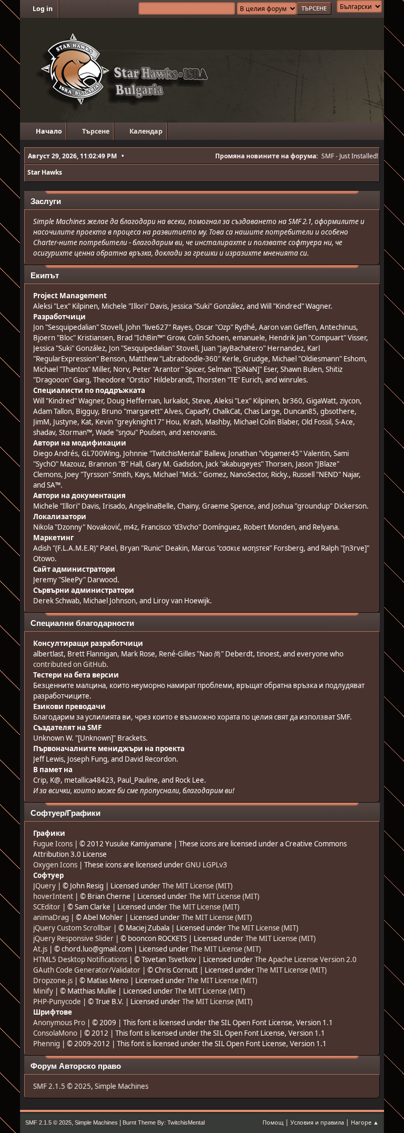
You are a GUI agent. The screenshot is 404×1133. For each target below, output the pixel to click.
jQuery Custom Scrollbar (72, 928)
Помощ (273, 1122)
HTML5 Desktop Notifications (80, 959)
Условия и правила (317, 1122)
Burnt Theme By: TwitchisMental (164, 1122)
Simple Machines (121, 1086)
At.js (40, 949)
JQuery (44, 886)
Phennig (46, 1043)
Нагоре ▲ (365, 1122)
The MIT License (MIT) (197, 886)
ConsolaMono (55, 1033)
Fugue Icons (53, 843)
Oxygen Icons (55, 864)
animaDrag (51, 917)
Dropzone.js (53, 980)
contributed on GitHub (69, 664)
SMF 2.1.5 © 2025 (62, 1086)
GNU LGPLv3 (206, 864)
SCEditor (46, 907)
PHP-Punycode (57, 1001)
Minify (43, 991)
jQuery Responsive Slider (73, 938)
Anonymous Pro (59, 1022)
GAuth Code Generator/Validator (86, 970)
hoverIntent (53, 896)
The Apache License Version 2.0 (306, 959)
